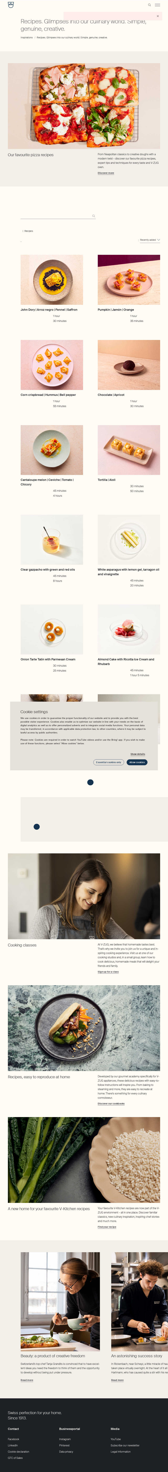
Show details (138, 754)
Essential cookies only (108, 762)
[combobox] (150, 240)
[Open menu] (157, 5)
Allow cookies (137, 762)
